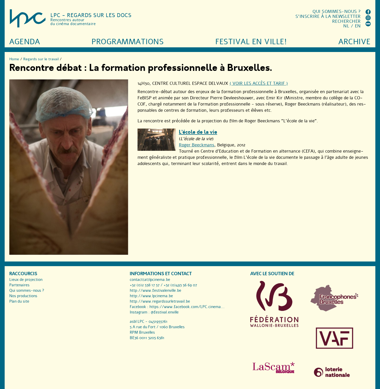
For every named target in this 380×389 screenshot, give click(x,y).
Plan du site (19, 301)
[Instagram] (368, 19)
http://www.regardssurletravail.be (160, 301)
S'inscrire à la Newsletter (328, 16)
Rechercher (346, 21)
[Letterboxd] (368, 25)
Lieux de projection (25, 279)
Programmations (128, 42)
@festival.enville (165, 312)
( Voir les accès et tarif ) (259, 83)
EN (358, 26)
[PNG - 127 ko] (334, 310)
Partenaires (19, 285)
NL (346, 26)
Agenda (24, 42)
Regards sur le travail (41, 59)
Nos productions (23, 295)
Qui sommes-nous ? (337, 11)
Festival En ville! (251, 42)
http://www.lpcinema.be (151, 295)
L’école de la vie (198, 132)
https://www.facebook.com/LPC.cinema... (187, 306)
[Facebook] (368, 13)
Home (14, 59)
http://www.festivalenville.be (155, 290)
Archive (354, 42)
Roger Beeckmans (196, 145)
